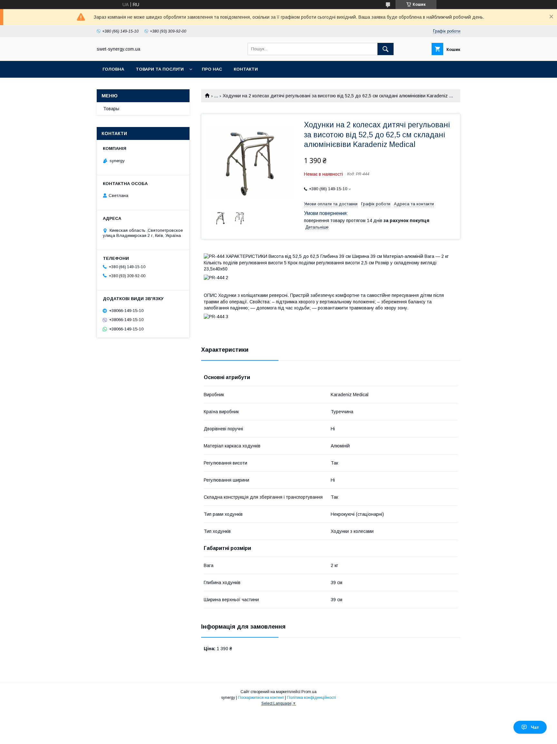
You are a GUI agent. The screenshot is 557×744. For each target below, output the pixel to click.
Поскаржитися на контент (261, 697)
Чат (535, 727)
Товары (111, 108)
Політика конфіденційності (311, 697)
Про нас (212, 69)
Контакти (246, 69)
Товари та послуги (160, 69)
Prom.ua (309, 692)
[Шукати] (385, 49)
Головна (113, 69)
